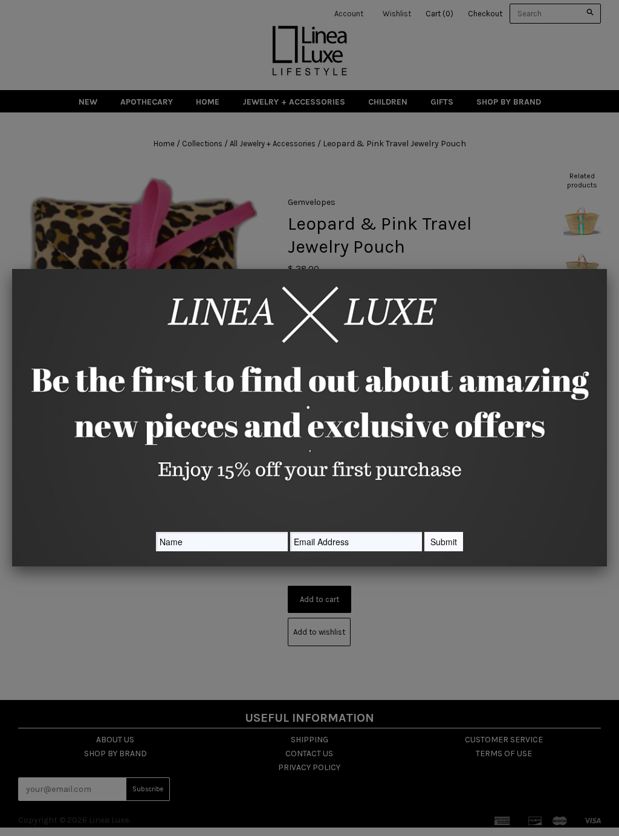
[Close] (607, 269)
